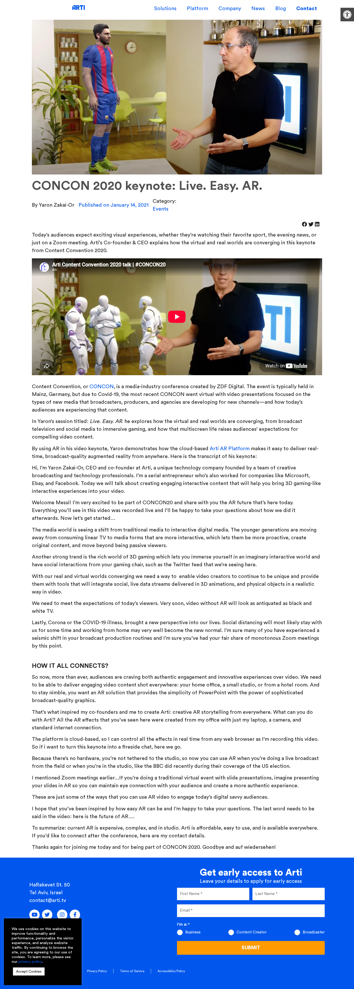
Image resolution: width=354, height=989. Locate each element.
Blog (280, 8)
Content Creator (252, 932)
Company (229, 8)
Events (160, 209)
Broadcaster (314, 932)
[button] (347, 14)
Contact (306, 8)
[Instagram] (62, 915)
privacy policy (30, 962)
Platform (197, 8)
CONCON (101, 386)
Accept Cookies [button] (28, 971)
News (258, 8)
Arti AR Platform (230, 448)
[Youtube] (34, 915)
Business (193, 932)
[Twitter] (47, 915)
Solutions (165, 8)
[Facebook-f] (75, 915)
